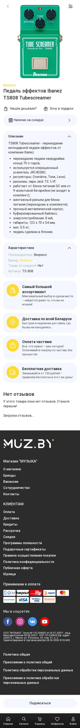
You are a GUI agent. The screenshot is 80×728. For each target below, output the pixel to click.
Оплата (9, 512)
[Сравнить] (70, 6)
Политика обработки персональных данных (38, 670)
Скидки (9, 537)
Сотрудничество (16, 488)
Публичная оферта (18, 568)
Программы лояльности (22, 543)
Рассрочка (11, 531)
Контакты (11, 494)
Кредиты (10, 524)
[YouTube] (44, 621)
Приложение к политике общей (27, 662)
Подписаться (40, 703)
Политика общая (16, 654)
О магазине (12, 469)
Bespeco (9, 85)
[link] (7, 6)
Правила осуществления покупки (29, 555)
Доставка (11, 518)
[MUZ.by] (28, 446)
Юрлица (9, 574)
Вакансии (10, 482)
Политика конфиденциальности (28, 562)
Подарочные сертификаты (24, 549)
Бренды (9, 475)
